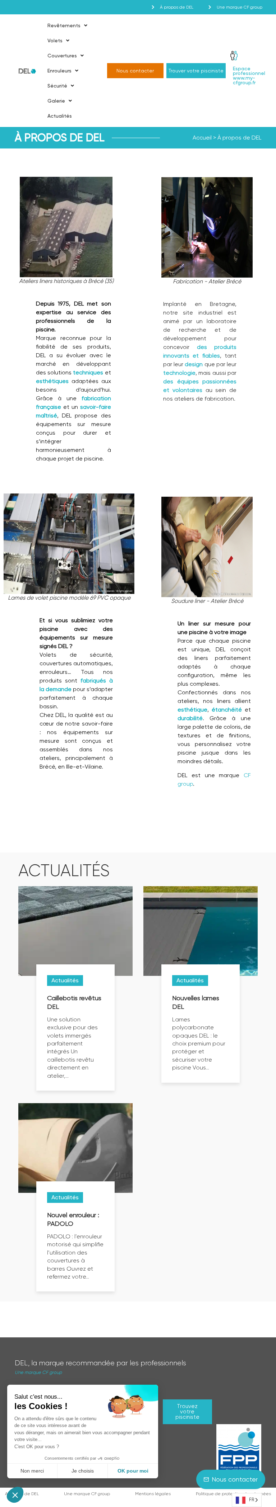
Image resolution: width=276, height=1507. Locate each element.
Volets (55, 40)
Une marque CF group (38, 1372)
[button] (15, 1494)
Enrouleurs (59, 71)
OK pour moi (133, 1471)
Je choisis (83, 1471)
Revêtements (63, 25)
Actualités (59, 116)
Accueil (202, 137)
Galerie (56, 101)
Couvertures (62, 55)
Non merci (32, 1471)
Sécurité (57, 86)
